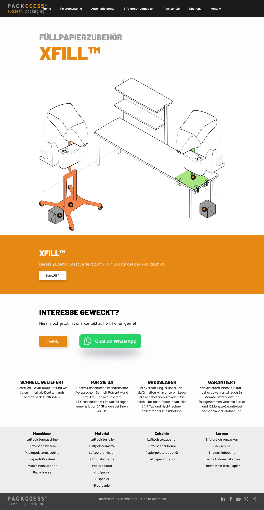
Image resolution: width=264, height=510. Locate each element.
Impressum (106, 499)
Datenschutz (127, 499)
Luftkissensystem (42, 446)
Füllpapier (102, 479)
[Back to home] (27, 8)
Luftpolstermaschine (42, 439)
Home (47, 9)
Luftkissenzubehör (162, 446)
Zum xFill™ (52, 275)
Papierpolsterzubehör (162, 452)
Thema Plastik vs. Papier (222, 466)
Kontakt (216, 9)
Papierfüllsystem (42, 459)
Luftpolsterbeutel (102, 459)
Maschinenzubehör (42, 466)
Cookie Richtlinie (153, 499)
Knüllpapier (102, 472)
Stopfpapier (102, 485)
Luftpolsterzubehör (162, 439)
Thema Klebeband (222, 452)
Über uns (195, 9)
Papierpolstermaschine (42, 452)
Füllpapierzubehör (161, 459)
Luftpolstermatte (102, 446)
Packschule (172, 9)
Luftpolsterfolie (102, 439)
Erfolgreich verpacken (139, 9)
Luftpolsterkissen (102, 452)
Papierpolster (102, 466)
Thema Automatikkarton (222, 459)
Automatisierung (102, 9)
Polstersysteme (71, 9)
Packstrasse (42, 472)
